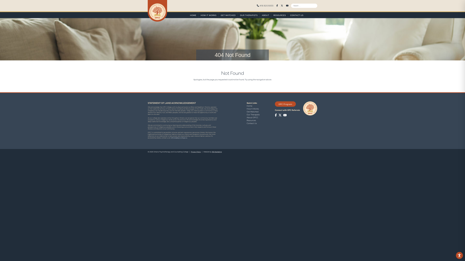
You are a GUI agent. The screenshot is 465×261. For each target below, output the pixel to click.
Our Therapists (249, 15)
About (265, 15)
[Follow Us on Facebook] (277, 5)
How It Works (208, 15)
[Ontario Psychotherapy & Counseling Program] (157, 11)
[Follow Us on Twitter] (282, 5)
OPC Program (285, 104)
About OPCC (252, 117)
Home (193, 15)
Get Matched (228, 15)
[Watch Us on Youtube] (287, 5)
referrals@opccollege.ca (179, 138)
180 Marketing (217, 152)
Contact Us (296, 15)
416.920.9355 (266, 5)
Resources (279, 15)
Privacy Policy (196, 152)
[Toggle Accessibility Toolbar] (459, 255)
